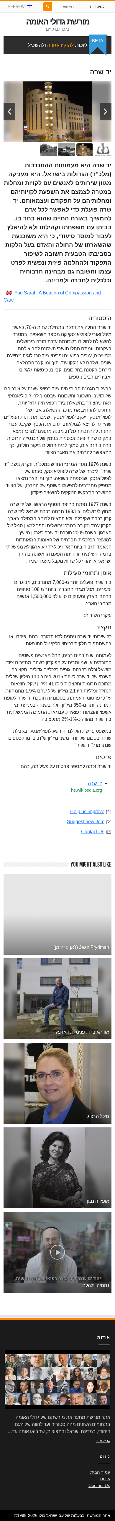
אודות (105, 1478)
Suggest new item (85, 821)
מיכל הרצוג (98, 1116)
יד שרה (95, 783)
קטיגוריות (97, 6)
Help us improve (87, 811)
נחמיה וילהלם (95, 1285)
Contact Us (92, 831)
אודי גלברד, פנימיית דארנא (82, 1031)
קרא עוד (103, 1440)
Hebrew (16, 6)
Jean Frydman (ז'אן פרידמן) (81, 947)
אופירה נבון (98, 1201)
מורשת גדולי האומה (57, 21)
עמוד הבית (100, 1472)
